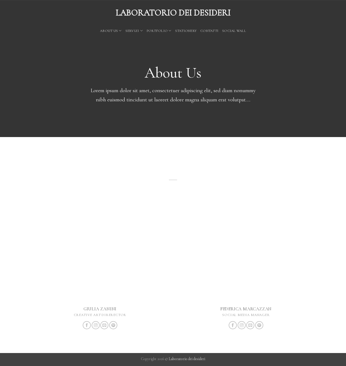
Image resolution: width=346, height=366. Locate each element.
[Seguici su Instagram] (96, 325)
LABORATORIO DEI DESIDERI (173, 12)
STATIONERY (186, 31)
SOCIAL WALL (234, 31)
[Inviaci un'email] (104, 325)
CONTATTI (209, 31)
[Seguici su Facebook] (87, 325)
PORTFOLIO (157, 31)
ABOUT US (109, 31)
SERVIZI (132, 31)
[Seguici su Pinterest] (113, 325)
